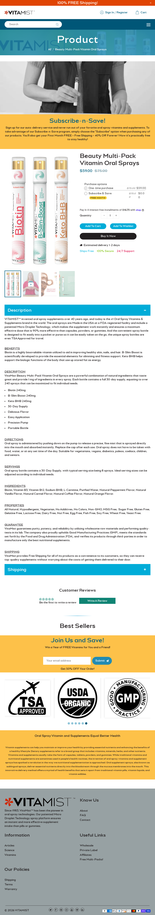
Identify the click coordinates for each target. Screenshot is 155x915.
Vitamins (10, 854)
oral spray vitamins (117, 759)
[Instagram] (66, 910)
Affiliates (86, 854)
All (49, 49)
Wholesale (86, 845)
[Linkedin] (82, 910)
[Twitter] (51, 910)
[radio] (85, 188)
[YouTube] (72, 910)
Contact (85, 819)
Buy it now (108, 236)
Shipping (10, 879)
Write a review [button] (97, 600)
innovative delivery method (21, 770)
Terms (9, 884)
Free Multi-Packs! (91, 859)
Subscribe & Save (100, 195)
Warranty (11, 889)
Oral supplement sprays (119, 762)
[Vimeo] (77, 910)
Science (9, 850)
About (84, 810)
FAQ (83, 815)
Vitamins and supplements (23, 755)
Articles (9, 845)
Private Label (88, 850)
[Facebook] (56, 910)
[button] (9, 284)
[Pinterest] (61, 910)
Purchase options (95, 184)
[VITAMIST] (20, 12)
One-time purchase (101, 188)
